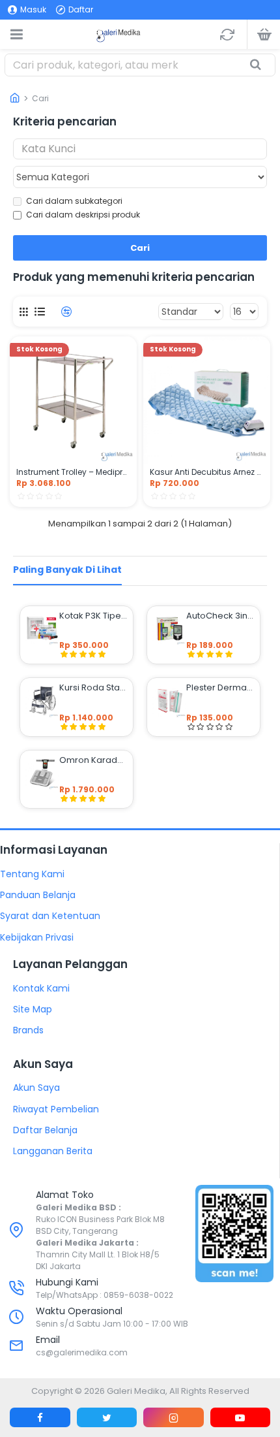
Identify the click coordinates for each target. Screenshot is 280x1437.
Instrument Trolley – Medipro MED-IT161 (73, 472)
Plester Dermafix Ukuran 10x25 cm (220, 687)
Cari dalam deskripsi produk (83, 214)
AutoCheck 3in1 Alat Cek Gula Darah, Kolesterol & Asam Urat (220, 616)
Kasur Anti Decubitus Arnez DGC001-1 (207, 472)
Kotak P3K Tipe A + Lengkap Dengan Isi (93, 616)
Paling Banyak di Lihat (67, 569)
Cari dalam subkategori (74, 200)
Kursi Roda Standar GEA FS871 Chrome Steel (93, 687)
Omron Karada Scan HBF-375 (93, 760)
